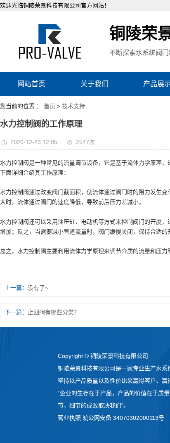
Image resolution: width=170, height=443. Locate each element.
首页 (49, 106)
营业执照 (69, 418)
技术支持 (73, 106)
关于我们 (94, 84)
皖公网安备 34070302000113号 (123, 418)
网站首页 (31, 84)
